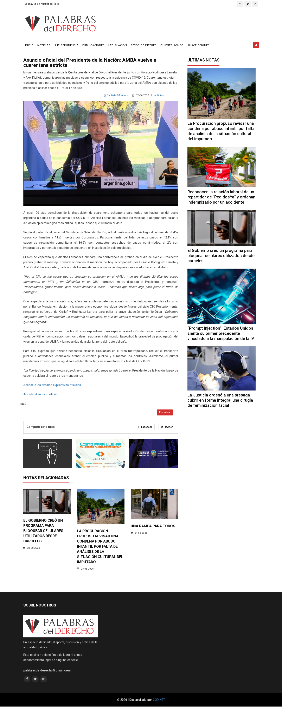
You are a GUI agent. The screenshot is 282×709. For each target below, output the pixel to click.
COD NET (159, 700)
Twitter (168, 427)
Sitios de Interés (144, 45)
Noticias (44, 45)
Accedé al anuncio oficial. (40, 394)
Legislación (117, 45)
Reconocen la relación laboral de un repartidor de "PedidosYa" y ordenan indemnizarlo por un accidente (221, 197)
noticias (159, 95)
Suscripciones (198, 45)
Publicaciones (93, 45)
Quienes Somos (172, 45)
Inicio (29, 45)
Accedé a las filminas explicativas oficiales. (52, 385)
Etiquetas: (165, 412)
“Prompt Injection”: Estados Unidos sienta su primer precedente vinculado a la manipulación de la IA (221, 333)
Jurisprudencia (66, 45)
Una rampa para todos (153, 526)
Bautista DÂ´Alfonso (118, 95)
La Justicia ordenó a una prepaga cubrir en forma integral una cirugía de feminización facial (220, 400)
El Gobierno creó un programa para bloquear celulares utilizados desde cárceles (43, 530)
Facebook (146, 427)
